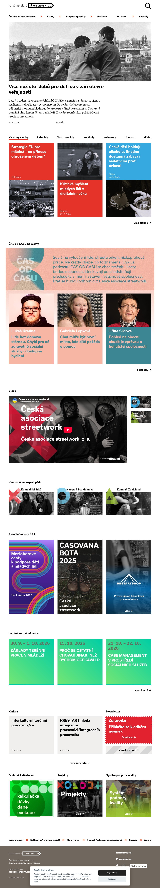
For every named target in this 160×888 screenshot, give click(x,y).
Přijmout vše (112, 873)
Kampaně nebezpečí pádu (25, 482)
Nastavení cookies (16, 878)
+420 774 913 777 (16, 869)
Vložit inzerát (129, 750)
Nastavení (112, 879)
